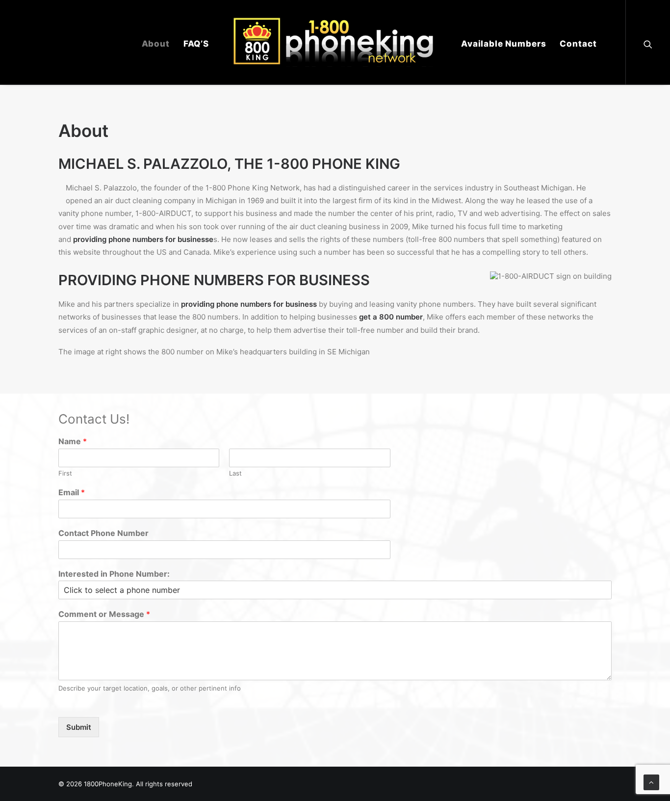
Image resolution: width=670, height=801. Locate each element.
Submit (78, 727)
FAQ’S (196, 44)
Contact (578, 44)
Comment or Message (104, 614)
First (65, 473)
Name (72, 441)
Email (71, 492)
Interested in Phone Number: (114, 574)
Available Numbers (503, 44)
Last (235, 473)
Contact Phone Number (103, 533)
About (156, 44)
